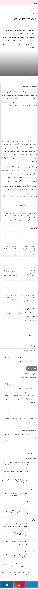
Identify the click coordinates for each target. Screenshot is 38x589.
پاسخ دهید (7, 384)
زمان (26, 217)
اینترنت (33, 215)
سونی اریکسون (18, 217)
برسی (27, 215)
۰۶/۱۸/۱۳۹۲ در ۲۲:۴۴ (24, 415)
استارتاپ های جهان (30, 551)
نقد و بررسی (32, 489)
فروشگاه (10, 217)
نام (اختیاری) (33, 335)
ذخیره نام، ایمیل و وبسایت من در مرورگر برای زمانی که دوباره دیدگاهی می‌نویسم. (19, 359)
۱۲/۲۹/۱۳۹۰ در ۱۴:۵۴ (24, 374)
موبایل (24, 220)
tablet (24, 213)
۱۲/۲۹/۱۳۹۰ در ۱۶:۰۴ (24, 388)
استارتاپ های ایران (30, 458)
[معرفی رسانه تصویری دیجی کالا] (19, 63)
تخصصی (16, 215)
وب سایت (18, 220)
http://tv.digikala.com (19, 205)
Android (12, 213)
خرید (11, 215)
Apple (19, 213)
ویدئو (11, 220)
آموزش (34, 520)
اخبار (26, 13)
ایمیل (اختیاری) (32, 346)
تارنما (22, 215)
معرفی (30, 220)
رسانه (30, 217)
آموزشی (6, 213)
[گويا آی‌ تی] (19, 3)
